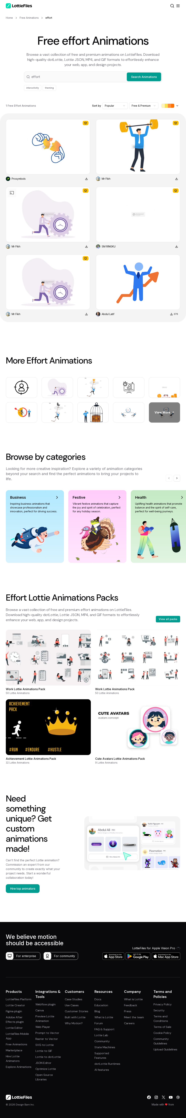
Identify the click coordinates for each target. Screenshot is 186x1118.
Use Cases (72, 1005)
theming (49, 87)
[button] (93, 77)
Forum (98, 1023)
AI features (101, 1070)
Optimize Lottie (45, 1069)
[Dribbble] (178, 1097)
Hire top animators (22, 888)
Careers (129, 1023)
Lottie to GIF (43, 1051)
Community (102, 1041)
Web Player (42, 1027)
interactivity (32, 87)
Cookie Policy (162, 1033)
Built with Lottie (75, 1017)
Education (101, 1005)
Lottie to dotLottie (48, 1057)
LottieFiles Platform (18, 999)
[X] (163, 1097)
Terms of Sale (162, 1027)
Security (159, 1010)
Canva (39, 1010)
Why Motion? (74, 1023)
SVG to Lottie (44, 1045)
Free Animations (16, 1044)
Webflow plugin (45, 1004)
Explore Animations (18, 1067)
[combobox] (115, 105)
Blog (97, 1011)
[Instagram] (156, 1097)
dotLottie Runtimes (107, 1064)
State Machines (104, 1047)
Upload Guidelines (165, 1049)
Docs (97, 999)
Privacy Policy (162, 1004)
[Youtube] (171, 1097)
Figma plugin (14, 1011)
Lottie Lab (101, 1035)
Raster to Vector (46, 1039)
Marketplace (14, 1050)
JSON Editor (43, 1063)
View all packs (168, 619)
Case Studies (73, 999)
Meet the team (134, 1017)
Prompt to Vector (47, 1033)
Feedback (130, 1005)
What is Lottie (103, 1017)
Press (127, 1011)
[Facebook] (149, 1097)
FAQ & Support (104, 1029)
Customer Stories (76, 1011)
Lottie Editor (14, 1028)
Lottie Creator (15, 1005)
